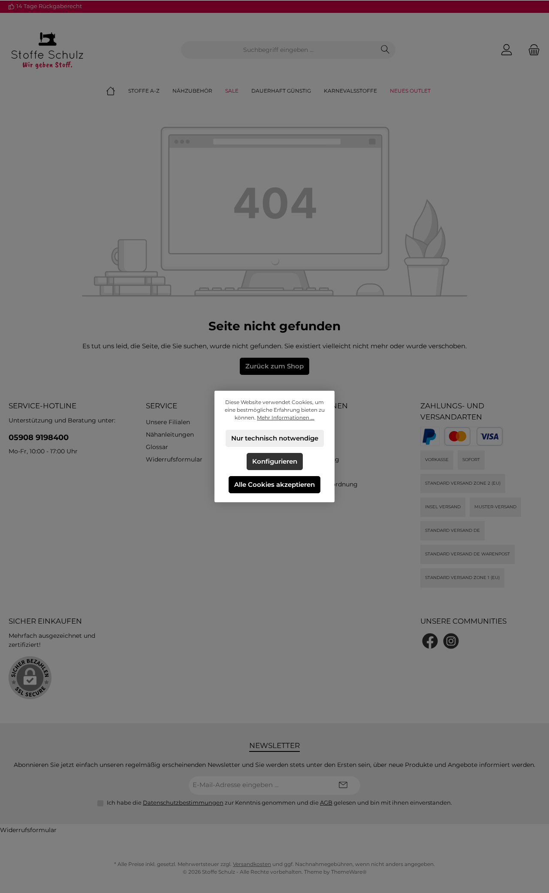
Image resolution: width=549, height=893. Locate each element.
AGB (326, 802)
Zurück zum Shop (274, 366)
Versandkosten (252, 864)
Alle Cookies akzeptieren (274, 484)
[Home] (117, 91)
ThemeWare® (349, 872)
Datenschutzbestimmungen (183, 802)
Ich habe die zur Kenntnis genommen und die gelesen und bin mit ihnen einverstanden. (279, 802)
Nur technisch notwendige (274, 438)
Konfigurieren (274, 461)
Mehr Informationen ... (285, 417)
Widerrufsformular (174, 459)
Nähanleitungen (170, 434)
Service (161, 405)
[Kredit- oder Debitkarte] (473, 436)
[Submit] (343, 785)
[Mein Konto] (506, 50)
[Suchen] (385, 50)
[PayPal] (430, 436)
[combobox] (278, 50)
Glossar (157, 447)
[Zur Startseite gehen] (47, 50)
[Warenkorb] (531, 50)
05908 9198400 (39, 437)
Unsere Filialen (168, 422)
